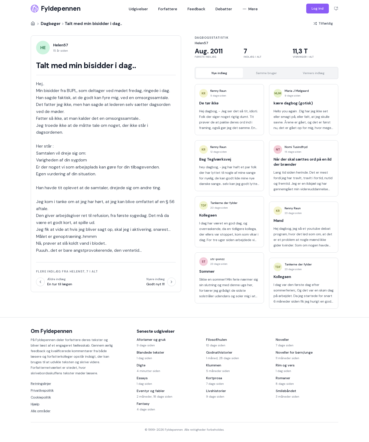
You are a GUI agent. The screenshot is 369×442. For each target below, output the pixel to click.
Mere (253, 9)
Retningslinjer (41, 383)
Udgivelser (138, 9)
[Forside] (33, 23)
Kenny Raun (218, 91)
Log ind (318, 8)
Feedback (196, 9)
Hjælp (35, 404)
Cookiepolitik (41, 397)
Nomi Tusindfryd (296, 147)
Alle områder (41, 411)
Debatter (223, 9)
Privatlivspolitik (42, 390)
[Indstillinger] (336, 8)
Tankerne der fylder (223, 203)
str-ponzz (217, 259)
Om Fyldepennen (51, 331)
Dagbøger (51, 23)
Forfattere (167, 9)
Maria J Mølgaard (297, 91)
